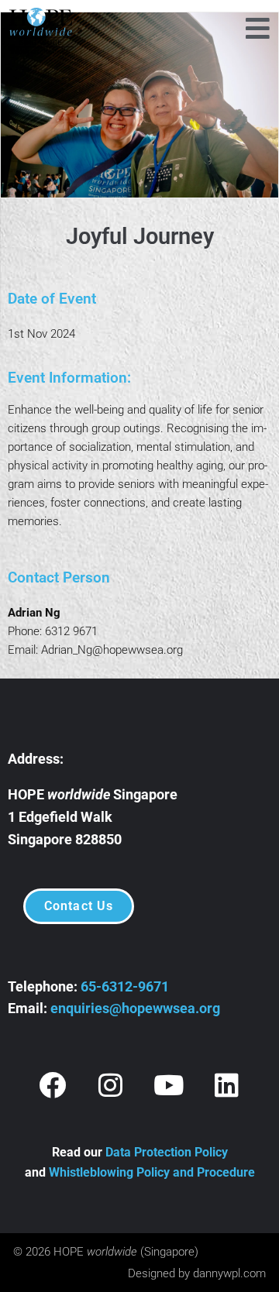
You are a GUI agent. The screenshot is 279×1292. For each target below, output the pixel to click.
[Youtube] (169, 1084)
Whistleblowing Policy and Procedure (152, 1172)
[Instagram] (111, 1084)
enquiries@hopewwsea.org (135, 1008)
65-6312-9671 (125, 986)
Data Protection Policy (166, 1152)
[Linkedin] (227, 1084)
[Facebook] (53, 1084)
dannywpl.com (229, 1273)
